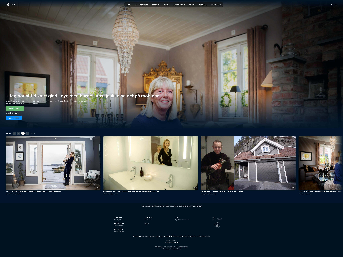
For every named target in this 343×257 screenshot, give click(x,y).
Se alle (32, 133)
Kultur (166, 4)
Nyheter (156, 4)
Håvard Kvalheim (119, 231)
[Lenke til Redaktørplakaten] (217, 225)
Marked (147, 223)
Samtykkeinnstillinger (172, 242)
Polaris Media (206, 236)
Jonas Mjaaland (118, 225)
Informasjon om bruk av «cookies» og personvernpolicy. (171, 247)
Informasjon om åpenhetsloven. (171, 249)
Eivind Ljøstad (118, 220)
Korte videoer (142, 4)
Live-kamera (179, 4)
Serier (192, 4)
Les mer (199, 206)
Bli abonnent (14, 108)
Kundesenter (148, 220)
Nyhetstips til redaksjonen (182, 220)
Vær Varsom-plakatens (148, 236)
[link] (12, 4)
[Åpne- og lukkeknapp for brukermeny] (331, 4)
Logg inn (15, 118)
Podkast (202, 4)
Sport (128, 4)
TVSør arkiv (216, 4)
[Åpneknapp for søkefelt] (335, 4)
